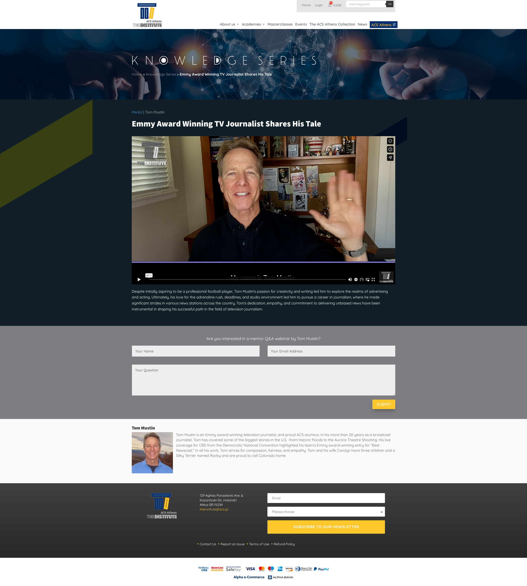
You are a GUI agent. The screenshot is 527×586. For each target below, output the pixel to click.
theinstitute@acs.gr (214, 509)
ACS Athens (382, 24)
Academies (251, 24)
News (362, 24)
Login (319, 5)
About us (227, 24)
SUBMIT (384, 404)
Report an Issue (233, 544)
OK (390, 4)
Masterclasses (280, 24)
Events (301, 24)
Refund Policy (284, 544)
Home (306, 5)
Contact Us (208, 544)
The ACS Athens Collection (332, 24)
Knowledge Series (161, 74)
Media (137, 112)
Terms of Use (259, 544)
